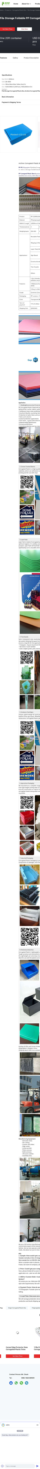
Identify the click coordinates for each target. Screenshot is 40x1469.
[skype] (26, 1383)
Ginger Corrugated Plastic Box (17, 1308)
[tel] (31, 1383)
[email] (11, 1383)
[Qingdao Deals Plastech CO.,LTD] (5, 3)
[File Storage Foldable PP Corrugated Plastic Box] (14, 1332)
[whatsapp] (16, 1383)
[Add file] (2, 1466)
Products (8, 10)
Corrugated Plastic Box (19, 10)
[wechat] (21, 1383)
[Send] (37, 1466)
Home (2, 10)
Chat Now (24, 29)
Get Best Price (7, 29)
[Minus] (37, 1425)
